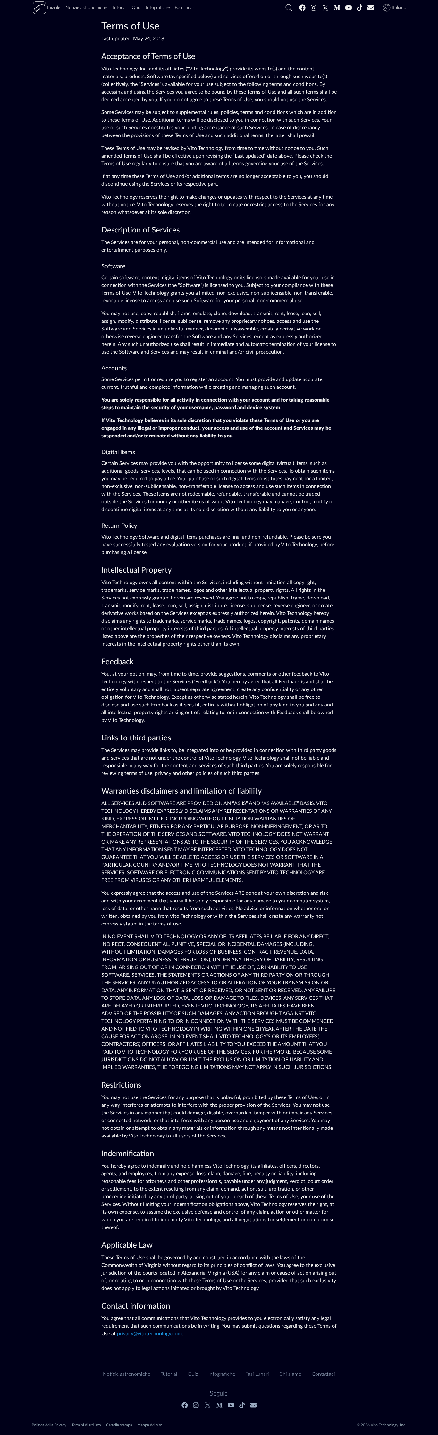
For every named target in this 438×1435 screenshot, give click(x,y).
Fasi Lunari (257, 1374)
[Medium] (337, 7)
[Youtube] (348, 7)
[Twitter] (325, 7)
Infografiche (221, 1374)
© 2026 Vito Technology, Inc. (381, 1425)
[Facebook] (302, 7)
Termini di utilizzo (86, 1425)
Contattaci (323, 1374)
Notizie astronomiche (126, 1374)
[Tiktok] (360, 7)
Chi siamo (290, 1374)
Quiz (193, 1374)
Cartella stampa (119, 1425)
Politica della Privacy (49, 1425)
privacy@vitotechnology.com (149, 1333)
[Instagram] (314, 7)
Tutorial (169, 1374)
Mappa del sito (149, 1425)
